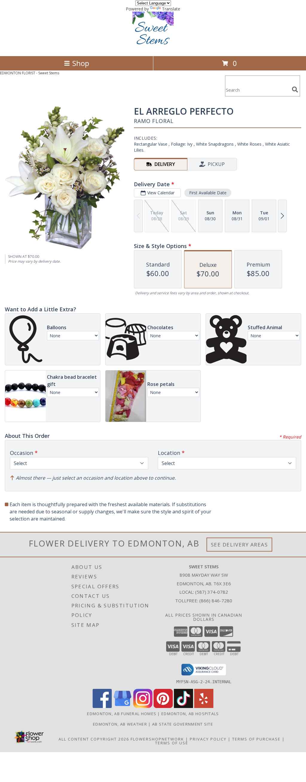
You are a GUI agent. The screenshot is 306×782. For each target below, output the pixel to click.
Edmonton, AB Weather (120, 724)
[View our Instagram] (142, 706)
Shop (80, 63)
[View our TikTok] (183, 706)
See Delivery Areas (239, 544)
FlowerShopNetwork (157, 739)
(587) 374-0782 (211, 592)
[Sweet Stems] (153, 47)
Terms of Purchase (256, 739)
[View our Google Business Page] (122, 706)
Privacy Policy (208, 739)
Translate (171, 9)
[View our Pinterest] (163, 706)
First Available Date (208, 192)
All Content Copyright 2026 (94, 739)
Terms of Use (171, 743)
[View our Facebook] (102, 706)
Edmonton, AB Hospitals (190, 713)
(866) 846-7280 (215, 601)
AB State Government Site (182, 724)
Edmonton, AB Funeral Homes (121, 713)
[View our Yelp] (203, 706)
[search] (295, 89)
